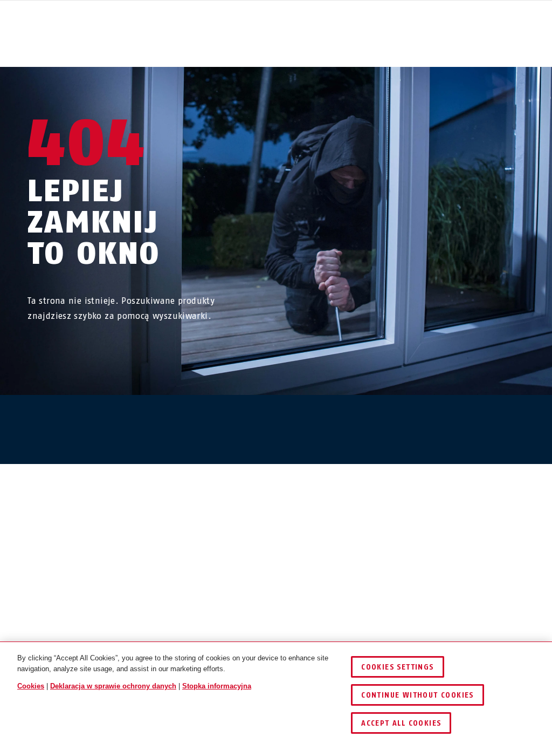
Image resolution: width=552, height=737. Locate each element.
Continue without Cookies (417, 695)
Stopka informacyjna (216, 686)
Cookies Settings (397, 667)
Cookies (30, 686)
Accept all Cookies (401, 723)
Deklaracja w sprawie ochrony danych (113, 686)
